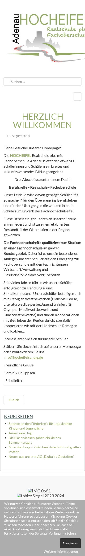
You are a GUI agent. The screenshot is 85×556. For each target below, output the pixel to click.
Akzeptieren (70, 543)
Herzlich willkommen (42, 120)
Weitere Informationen (61, 551)
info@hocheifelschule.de (23, 357)
